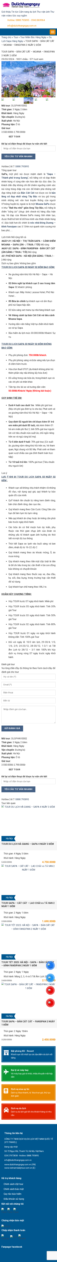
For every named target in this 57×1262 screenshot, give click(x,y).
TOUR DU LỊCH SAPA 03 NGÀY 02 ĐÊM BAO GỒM (27, 267)
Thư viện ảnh (43, 11)
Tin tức (14, 11)
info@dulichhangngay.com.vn (21, 25)
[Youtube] (10, 1210)
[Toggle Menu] (52, 32)
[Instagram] (16, 1210)
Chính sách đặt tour (13, 1184)
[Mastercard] (22, 1236)
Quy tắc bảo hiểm (12, 1194)
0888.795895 (22, 166)
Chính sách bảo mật (14, 1189)
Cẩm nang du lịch (27, 11)
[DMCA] (5, 1226)
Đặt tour (14, 136)
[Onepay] (5, 1236)
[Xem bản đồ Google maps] (16, 1173)
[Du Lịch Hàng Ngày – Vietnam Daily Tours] (20, 5)
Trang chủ (6, 37)
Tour (16, 37)
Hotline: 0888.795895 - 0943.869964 (26, 20)
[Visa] (13, 1236)
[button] (52, 79)
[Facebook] (4, 1210)
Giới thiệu (6, 11)
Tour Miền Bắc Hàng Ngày (33, 37)
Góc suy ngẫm (19, 15)
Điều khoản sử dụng (14, 1198)
